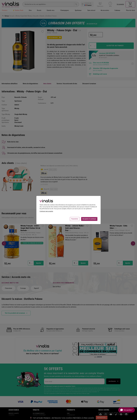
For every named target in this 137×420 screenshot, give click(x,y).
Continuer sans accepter (46, 211)
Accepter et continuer (89, 219)
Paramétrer (74, 219)
